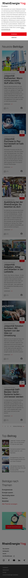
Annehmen (14, 34)
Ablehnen (14, 37)
